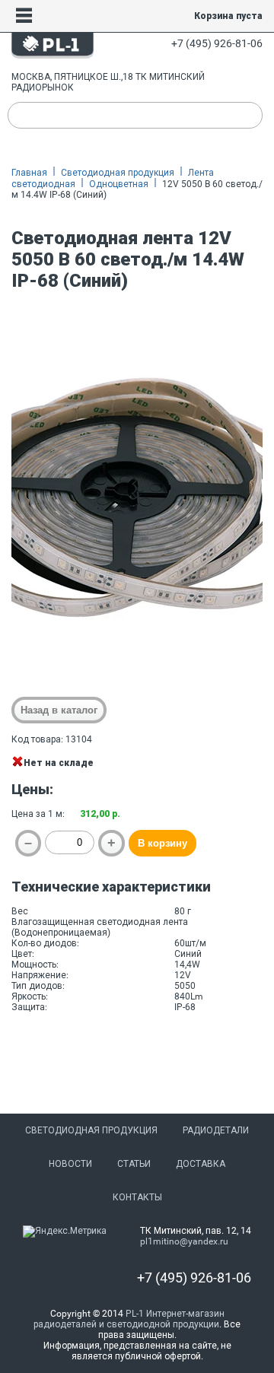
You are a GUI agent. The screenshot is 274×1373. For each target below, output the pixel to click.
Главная (29, 172)
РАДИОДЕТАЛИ (216, 1130)
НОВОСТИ (70, 1163)
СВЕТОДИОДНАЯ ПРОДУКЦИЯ (91, 1130)
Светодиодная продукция (117, 172)
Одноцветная (118, 184)
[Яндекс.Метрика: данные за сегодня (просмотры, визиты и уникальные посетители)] (65, 1231)
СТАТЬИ (134, 1163)
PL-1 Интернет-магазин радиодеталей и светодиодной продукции (129, 1319)
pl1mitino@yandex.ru (184, 1241)
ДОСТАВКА (200, 1163)
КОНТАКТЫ (137, 1197)
